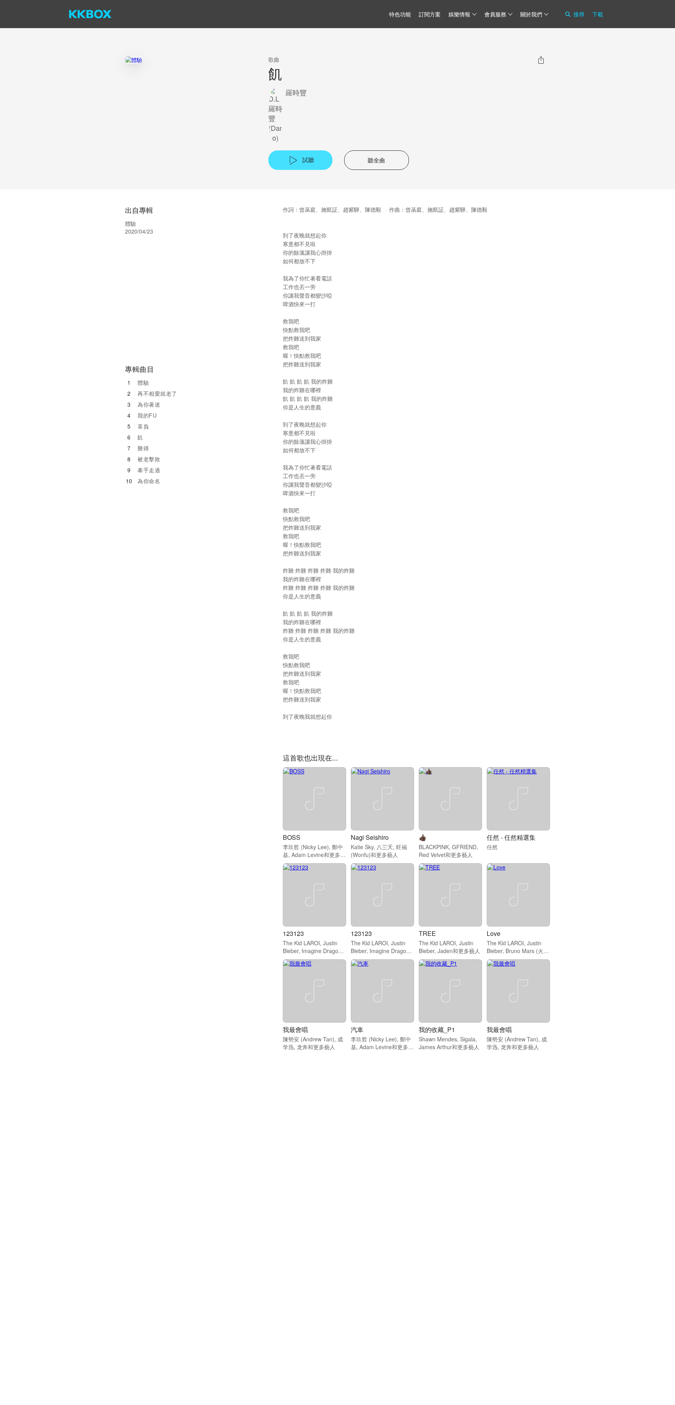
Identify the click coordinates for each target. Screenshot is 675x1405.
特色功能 (400, 14)
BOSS (291, 837)
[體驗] (133, 59)
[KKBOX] (90, 14)
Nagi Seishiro (370, 837)
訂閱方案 (430, 14)
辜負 (143, 426)
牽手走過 (149, 470)
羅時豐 (296, 92)
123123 (293, 933)
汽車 (357, 1029)
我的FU (147, 415)
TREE (427, 933)
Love (493, 933)
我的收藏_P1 (437, 1029)
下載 (597, 14)
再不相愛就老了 (157, 393)
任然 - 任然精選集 (511, 837)
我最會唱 (295, 1029)
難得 (143, 448)
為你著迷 (149, 404)
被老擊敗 (149, 459)
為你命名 (149, 481)
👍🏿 (423, 837)
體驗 (143, 382)
